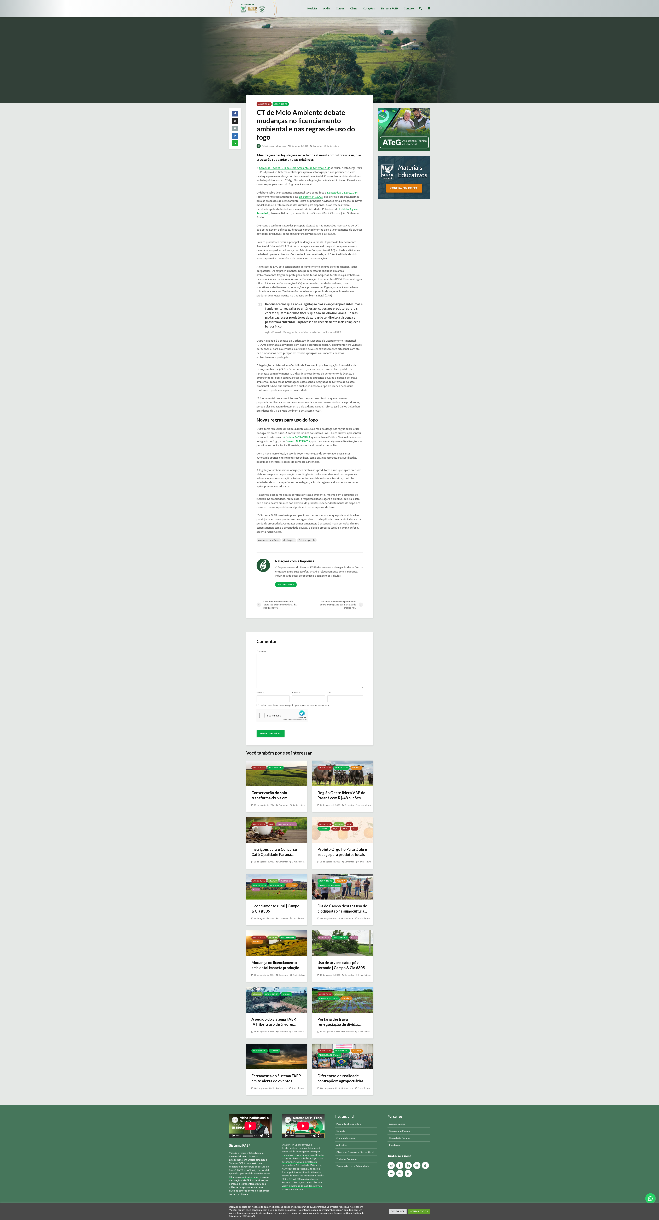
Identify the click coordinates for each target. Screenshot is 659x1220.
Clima (353, 8)
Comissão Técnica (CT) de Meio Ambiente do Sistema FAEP (294, 168)
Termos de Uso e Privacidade (352, 1166)
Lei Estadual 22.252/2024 (342, 192)
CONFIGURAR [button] (397, 1211)
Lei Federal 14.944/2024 (295, 437)
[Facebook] (399, 1165)
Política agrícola (307, 540)
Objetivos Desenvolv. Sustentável (355, 1152)
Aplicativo (341, 1145)
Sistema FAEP (389, 8)
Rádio (255, 889)
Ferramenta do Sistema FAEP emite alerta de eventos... (276, 1078)
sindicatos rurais (249, 1176)
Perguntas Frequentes (348, 1123)
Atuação (339, 824)
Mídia (326, 8)
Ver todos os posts (286, 584)
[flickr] (391, 1173)
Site (329, 693)
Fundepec (394, 1145)
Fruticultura (341, 768)
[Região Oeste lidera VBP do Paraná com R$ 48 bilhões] (342, 773)
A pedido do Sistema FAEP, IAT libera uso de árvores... (274, 1022)
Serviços (286, 994)
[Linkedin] (408, 1165)
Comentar (317, 146)
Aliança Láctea (397, 1123)
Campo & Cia (286, 881)
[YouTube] (416, 1165)
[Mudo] (261, 1136)
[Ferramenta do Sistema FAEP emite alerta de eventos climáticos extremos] (276, 1056)
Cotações (369, 8)
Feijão (335, 828)
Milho (345, 828)
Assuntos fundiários (268, 540)
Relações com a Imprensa (273, 146)
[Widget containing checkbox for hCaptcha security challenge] (282, 715)
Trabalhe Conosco (346, 1159)
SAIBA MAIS (248, 1216)
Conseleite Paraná (399, 1138)
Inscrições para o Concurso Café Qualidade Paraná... (274, 852)
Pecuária (356, 768)
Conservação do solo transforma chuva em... (270, 795)
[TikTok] (425, 1165)
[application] (250, 1126)
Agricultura (264, 104)
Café (271, 824)
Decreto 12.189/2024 (298, 441)
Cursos (340, 8)
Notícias (312, 8)
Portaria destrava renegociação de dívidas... (339, 1022)
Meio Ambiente (280, 104)
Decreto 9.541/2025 (311, 196)
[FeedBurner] (408, 1173)
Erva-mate (323, 828)
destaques (288, 540)
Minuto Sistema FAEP (287, 824)
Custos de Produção (328, 998)
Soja (354, 828)
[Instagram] (391, 1165)
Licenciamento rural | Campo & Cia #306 (275, 908)
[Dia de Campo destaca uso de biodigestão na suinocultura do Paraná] (342, 886)
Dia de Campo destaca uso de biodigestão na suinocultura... (342, 908)
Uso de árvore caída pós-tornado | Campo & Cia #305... (342, 965)
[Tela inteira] (267, 1136)
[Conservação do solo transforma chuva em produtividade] (276, 773)
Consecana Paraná (399, 1131)
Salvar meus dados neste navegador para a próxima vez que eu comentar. (295, 705)
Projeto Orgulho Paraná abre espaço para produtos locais (342, 852)
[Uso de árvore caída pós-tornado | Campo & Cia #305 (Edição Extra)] (342, 943)
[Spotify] (399, 1173)
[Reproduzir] (233, 1136)
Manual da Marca (345, 1138)
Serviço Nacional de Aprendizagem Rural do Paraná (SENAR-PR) (249, 1173)
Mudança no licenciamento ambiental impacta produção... (276, 965)
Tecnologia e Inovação (329, 885)
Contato (409, 8)
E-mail (296, 693)
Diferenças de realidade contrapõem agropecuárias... (341, 1078)
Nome (260, 693)
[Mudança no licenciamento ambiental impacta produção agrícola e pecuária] (276, 943)
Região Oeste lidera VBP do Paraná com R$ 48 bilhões (341, 795)
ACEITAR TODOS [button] (419, 1211)
